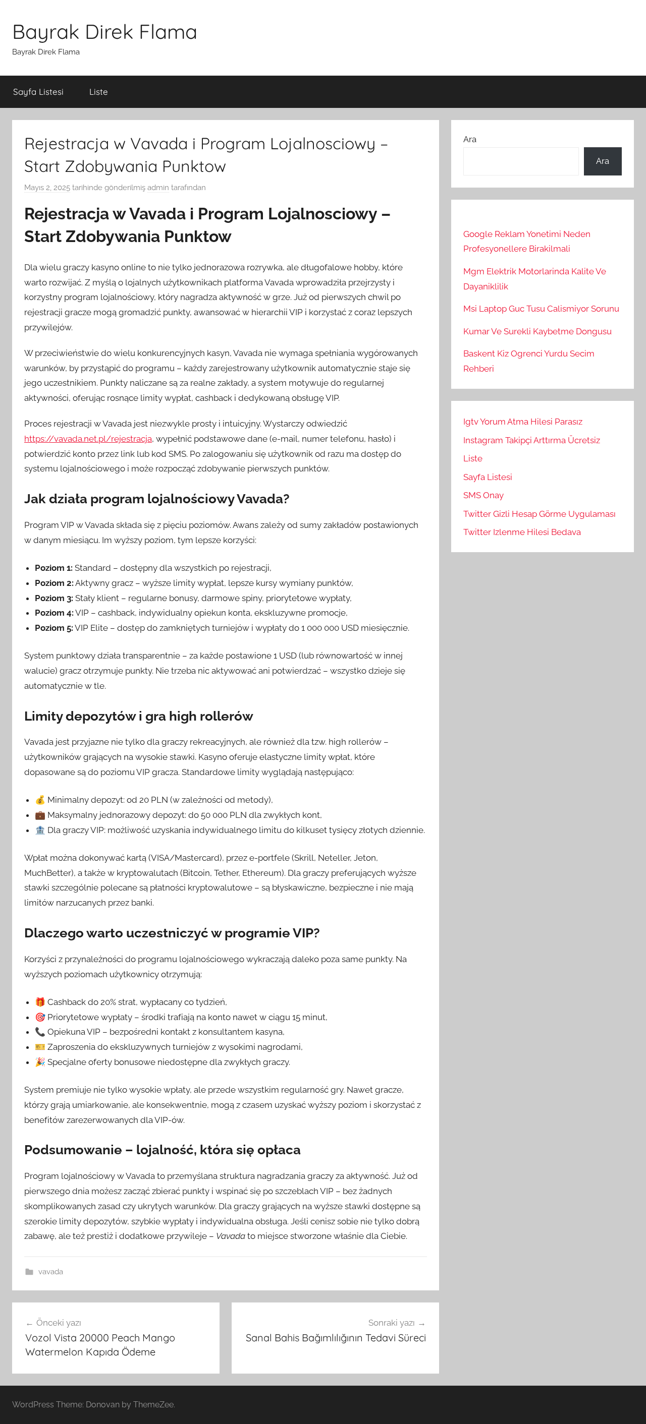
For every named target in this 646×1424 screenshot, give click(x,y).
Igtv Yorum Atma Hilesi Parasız (522, 422)
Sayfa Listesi (38, 91)
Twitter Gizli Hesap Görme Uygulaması (539, 514)
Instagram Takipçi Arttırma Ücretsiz (531, 440)
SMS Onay (483, 495)
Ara (469, 139)
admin (158, 187)
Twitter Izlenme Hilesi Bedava (522, 532)
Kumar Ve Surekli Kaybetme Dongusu (537, 331)
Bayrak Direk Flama (104, 31)
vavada (50, 1271)
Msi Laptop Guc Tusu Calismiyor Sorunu (541, 309)
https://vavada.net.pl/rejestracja (88, 439)
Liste (98, 91)
